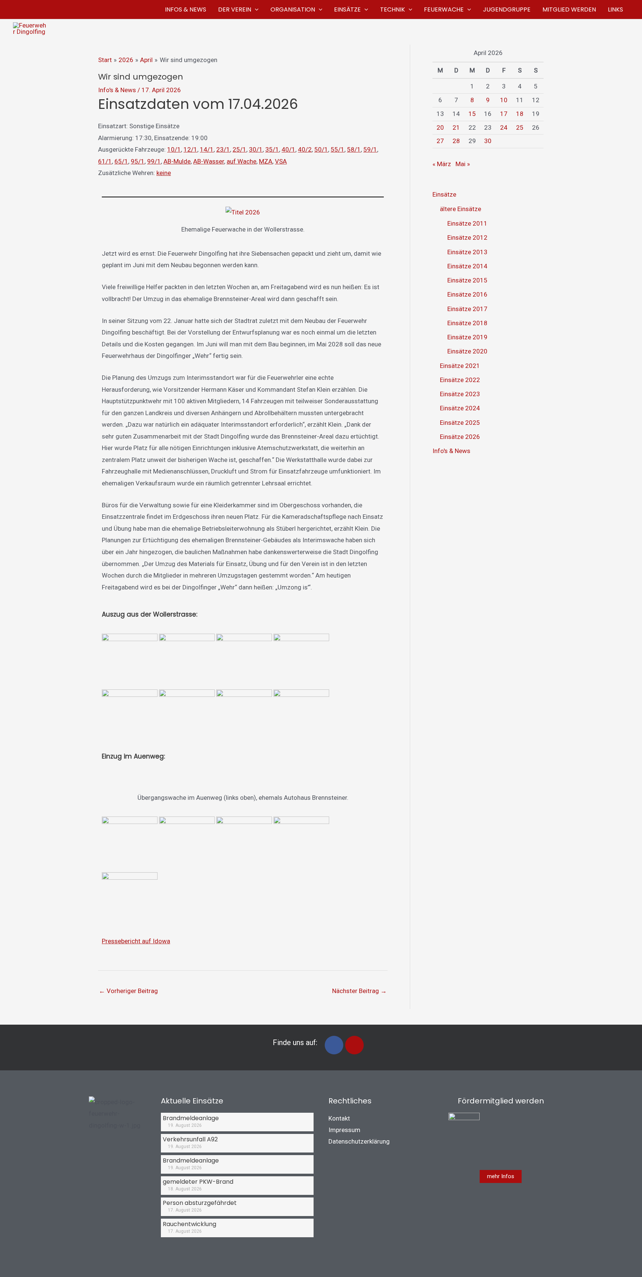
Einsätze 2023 (460, 394)
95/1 (138, 161)
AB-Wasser (208, 161)
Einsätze (444, 194)
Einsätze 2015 (467, 280)
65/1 (121, 161)
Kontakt (339, 1118)
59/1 (370, 149)
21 (456, 127)
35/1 (272, 149)
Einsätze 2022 (460, 380)
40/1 (288, 149)
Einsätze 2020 (467, 351)
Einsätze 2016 (467, 294)
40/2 (305, 149)
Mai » (462, 164)
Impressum (344, 1130)
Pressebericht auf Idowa (136, 941)
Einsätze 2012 (467, 237)
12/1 (190, 149)
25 (519, 127)
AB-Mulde (177, 161)
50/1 (321, 149)
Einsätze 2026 (460, 436)
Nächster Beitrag (359, 991)
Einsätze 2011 (467, 223)
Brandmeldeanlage (191, 1118)
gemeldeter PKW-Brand (198, 1181)
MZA (265, 161)
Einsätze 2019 (467, 337)
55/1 (337, 149)
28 (456, 141)
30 (488, 141)
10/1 (174, 149)
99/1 (154, 161)
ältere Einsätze (460, 209)
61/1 (105, 161)
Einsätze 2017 (467, 309)
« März (441, 164)
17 (504, 113)
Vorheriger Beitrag (128, 991)
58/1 (354, 149)
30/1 (256, 149)
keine (163, 173)
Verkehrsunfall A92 (190, 1139)
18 (519, 113)
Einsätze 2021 (460, 365)
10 (504, 100)
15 (472, 113)
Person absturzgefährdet (200, 1203)
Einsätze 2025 (460, 422)
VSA (281, 161)
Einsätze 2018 (467, 323)
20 (440, 127)
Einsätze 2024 (460, 408)
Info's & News (117, 90)
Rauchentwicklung (189, 1224)
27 (440, 141)
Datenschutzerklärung (359, 1141)
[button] (255, 10)
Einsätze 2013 (467, 252)
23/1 (223, 149)
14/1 (207, 149)
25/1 (239, 149)
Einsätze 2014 (467, 266)
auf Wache (241, 161)
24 (504, 127)
